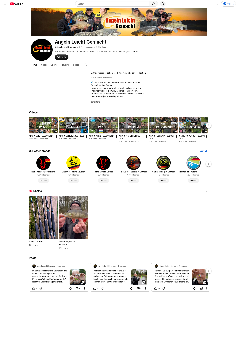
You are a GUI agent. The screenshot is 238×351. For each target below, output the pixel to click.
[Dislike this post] (41, 288)
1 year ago (61, 266)
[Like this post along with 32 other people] (156, 288)
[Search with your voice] (163, 4)
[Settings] (217, 4)
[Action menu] (84, 288)
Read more (95, 102)
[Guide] (5, 4)
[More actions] (56, 136)
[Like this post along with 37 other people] (33, 288)
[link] (59, 277)
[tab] (34, 65)
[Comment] (201, 288)
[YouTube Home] (16, 4)
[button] (95, 102)
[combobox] (113, 4)
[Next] (208, 125)
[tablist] (119, 65)
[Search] (153, 4)
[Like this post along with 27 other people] (94, 288)
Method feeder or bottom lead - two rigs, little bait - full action (118, 73)
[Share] (70, 288)
